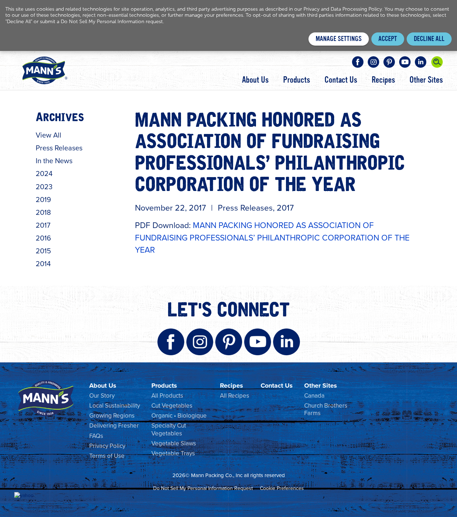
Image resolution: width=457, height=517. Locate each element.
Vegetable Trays (173, 453)
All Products (167, 395)
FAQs (96, 435)
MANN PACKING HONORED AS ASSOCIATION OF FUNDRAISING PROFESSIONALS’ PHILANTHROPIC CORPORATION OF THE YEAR (272, 237)
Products (296, 80)
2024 (44, 173)
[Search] (437, 62)
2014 (43, 263)
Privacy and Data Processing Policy (342, 9)
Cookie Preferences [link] (282, 488)
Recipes (383, 80)
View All (48, 135)
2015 (43, 250)
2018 (43, 212)
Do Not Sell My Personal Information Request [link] (203, 488)
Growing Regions (112, 415)
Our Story (102, 395)
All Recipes (234, 395)
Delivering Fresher (114, 425)
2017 (43, 225)
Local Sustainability (114, 405)
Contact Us (341, 80)
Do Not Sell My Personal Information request (112, 22)
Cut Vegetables (171, 405)
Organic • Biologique (179, 415)
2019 (43, 199)
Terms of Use (107, 455)
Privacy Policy (107, 445)
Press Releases (59, 148)
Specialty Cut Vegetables (168, 429)
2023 (44, 186)
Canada (314, 395)
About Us (255, 80)
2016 (43, 238)
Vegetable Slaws (173, 443)
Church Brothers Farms (325, 409)
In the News (54, 160)
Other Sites (426, 80)
